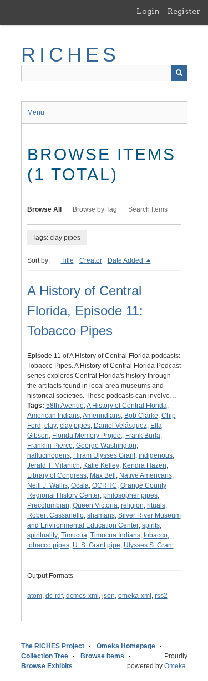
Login (148, 11)
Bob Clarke (141, 415)
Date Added (126, 260)
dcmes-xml (82, 596)
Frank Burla (142, 435)
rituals (156, 505)
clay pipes (75, 425)
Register (184, 11)
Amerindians (102, 415)
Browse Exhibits (47, 666)
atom (34, 596)
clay (50, 425)
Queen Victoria (95, 505)
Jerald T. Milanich (53, 465)
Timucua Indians (115, 535)
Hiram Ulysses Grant (104, 455)
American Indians (53, 415)
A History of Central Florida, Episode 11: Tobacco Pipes (85, 310)
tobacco (156, 535)
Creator (90, 260)
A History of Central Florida (127, 405)
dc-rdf (54, 596)
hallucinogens (48, 455)
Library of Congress (57, 475)
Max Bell (103, 475)
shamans (101, 515)
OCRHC (104, 485)
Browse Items (102, 656)
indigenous (156, 455)
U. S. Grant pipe (96, 545)
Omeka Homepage (126, 646)
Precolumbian (48, 505)
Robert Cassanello (55, 515)
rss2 (161, 596)
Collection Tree (44, 656)
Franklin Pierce (50, 445)
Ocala (80, 485)
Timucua (74, 535)
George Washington (106, 445)
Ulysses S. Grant (149, 545)
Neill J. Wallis (47, 485)
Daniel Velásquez (120, 425)
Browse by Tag (95, 209)
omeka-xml (134, 596)
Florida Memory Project (87, 435)
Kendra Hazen (144, 465)
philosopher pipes (130, 495)
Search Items (148, 209)
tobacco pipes (48, 545)
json (108, 596)
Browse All (44, 209)
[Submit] (179, 73)
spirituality (42, 535)
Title (67, 260)
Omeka (175, 666)
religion (132, 505)
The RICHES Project (52, 646)
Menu (35, 112)
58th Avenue (65, 405)
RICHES (70, 54)
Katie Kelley (101, 465)
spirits (151, 525)
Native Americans (145, 475)
